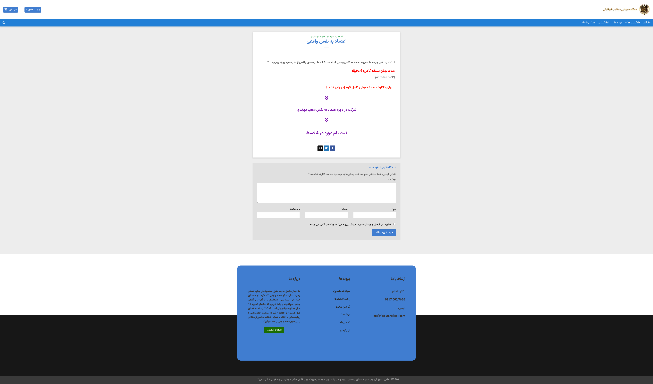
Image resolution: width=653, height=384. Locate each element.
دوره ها (618, 23)
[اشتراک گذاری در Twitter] (326, 148)
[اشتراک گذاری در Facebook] (332, 148)
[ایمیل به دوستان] (320, 148)
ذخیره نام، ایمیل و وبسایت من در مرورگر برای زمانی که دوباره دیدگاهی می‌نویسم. (350, 224)
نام (393, 209)
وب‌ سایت (295, 209)
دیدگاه (392, 179)
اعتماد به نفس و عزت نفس (332, 36)
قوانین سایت (343, 307)
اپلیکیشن (603, 23)
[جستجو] (4, 23)
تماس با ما (589, 23)
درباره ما (345, 315)
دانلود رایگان (316, 36)
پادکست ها (633, 23)
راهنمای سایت (342, 299)
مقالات (646, 23)
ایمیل (344, 209)
